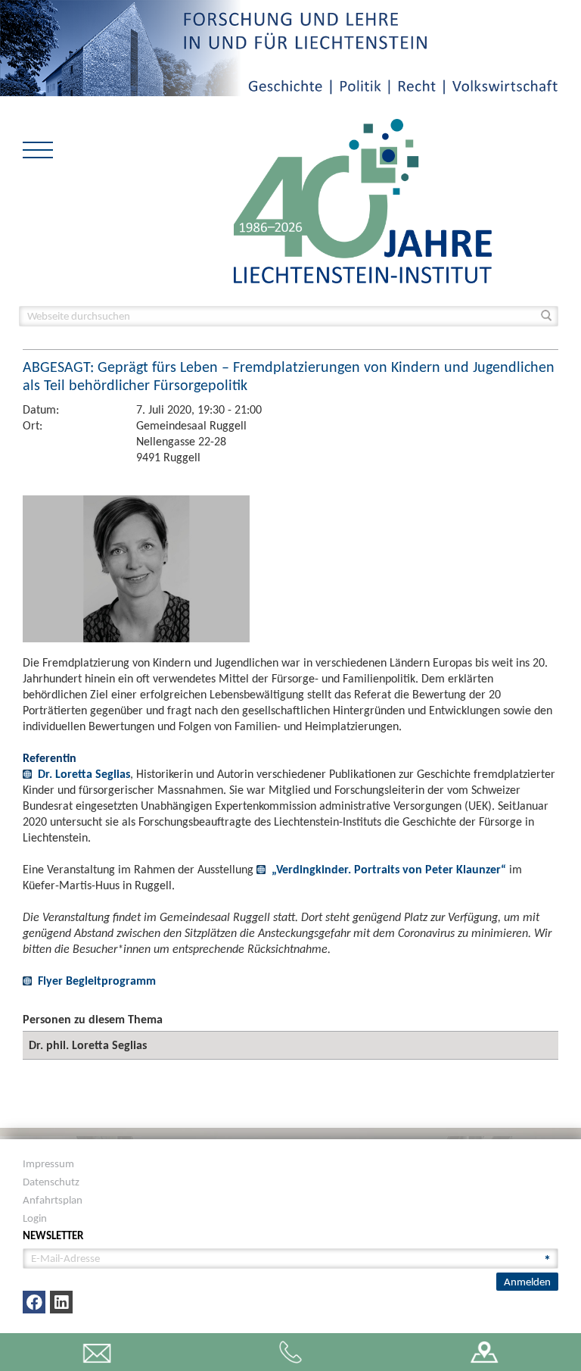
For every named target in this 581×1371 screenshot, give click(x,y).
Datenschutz (51, 1181)
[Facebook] (34, 1302)
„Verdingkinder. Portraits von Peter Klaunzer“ (389, 869)
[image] (363, 199)
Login (35, 1218)
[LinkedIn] (61, 1302)
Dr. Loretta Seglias (84, 774)
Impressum (48, 1163)
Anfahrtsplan (52, 1200)
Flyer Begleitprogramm (97, 980)
